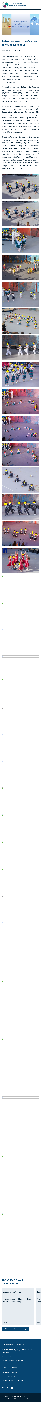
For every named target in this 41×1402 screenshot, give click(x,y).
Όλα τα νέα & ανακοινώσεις (15, 1329)
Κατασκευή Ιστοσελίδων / (10, 1399)
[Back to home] (14, 4)
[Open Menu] (38, 4)
